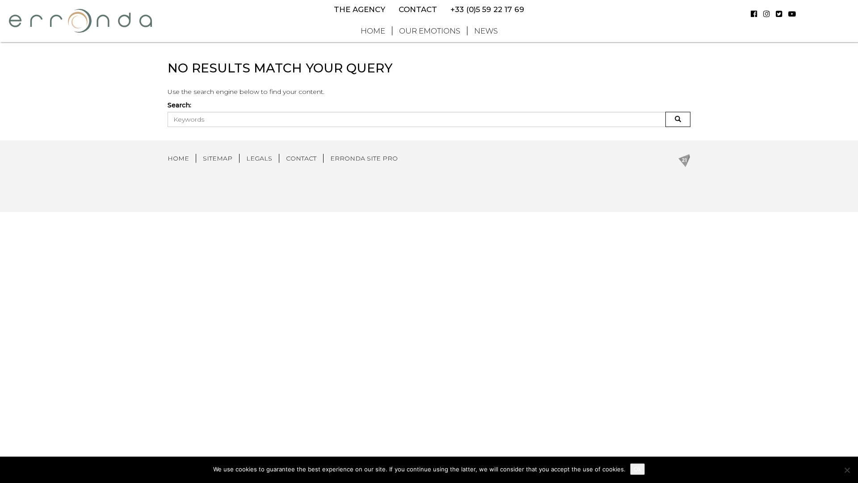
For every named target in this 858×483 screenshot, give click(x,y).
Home (373, 30)
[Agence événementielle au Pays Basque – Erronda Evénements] (80, 21)
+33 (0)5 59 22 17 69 (487, 9)
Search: (179, 105)
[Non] (846, 470)
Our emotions (429, 30)
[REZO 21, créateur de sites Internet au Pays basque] (684, 160)
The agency (359, 9)
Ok (637, 469)
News (486, 30)
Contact (418, 9)
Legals (259, 158)
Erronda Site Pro (364, 158)
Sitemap (217, 158)
